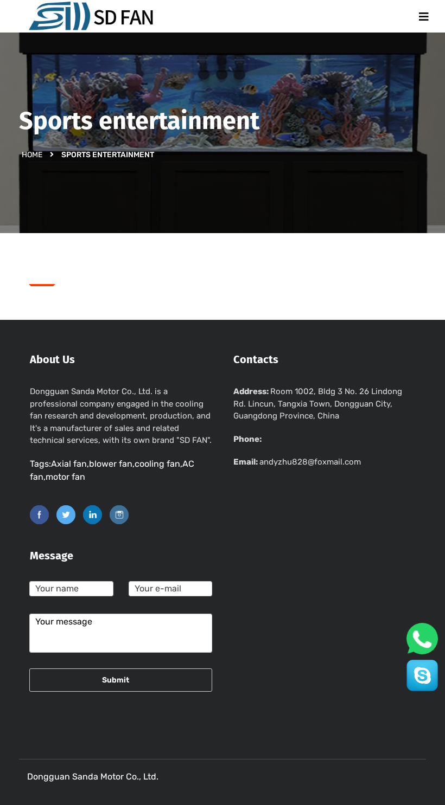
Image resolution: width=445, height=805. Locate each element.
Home (32, 154)
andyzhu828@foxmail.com (310, 462)
